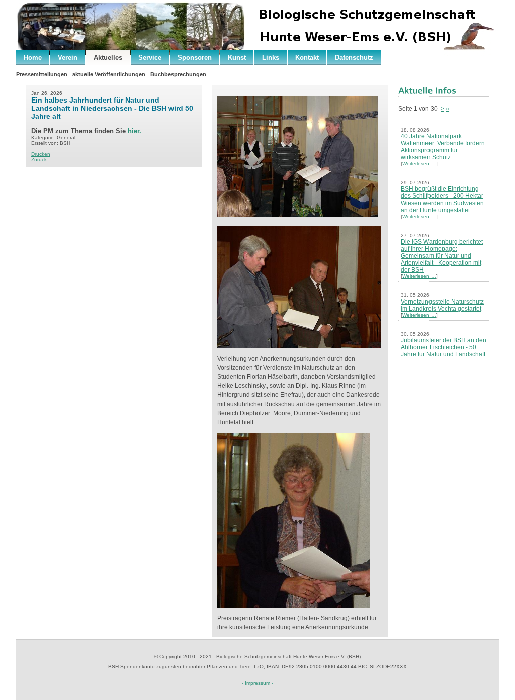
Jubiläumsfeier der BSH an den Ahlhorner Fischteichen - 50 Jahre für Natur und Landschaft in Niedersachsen (443, 351)
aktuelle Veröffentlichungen (108, 74)
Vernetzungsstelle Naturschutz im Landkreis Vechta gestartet (442, 305)
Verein (67, 57)
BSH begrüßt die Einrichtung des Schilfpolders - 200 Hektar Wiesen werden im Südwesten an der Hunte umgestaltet (442, 199)
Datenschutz (354, 57)
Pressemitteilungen (41, 74)
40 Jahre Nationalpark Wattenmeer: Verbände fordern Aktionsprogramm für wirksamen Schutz (443, 147)
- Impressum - (257, 683)
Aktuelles (108, 57)
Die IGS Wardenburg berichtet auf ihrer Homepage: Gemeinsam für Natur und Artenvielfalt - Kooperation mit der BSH (442, 255)
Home (33, 57)
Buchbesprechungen (178, 74)
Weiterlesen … (419, 163)
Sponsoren (195, 57)
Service (149, 57)
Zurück (39, 159)
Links (270, 57)
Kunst (237, 57)
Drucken (40, 154)
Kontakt (307, 57)
